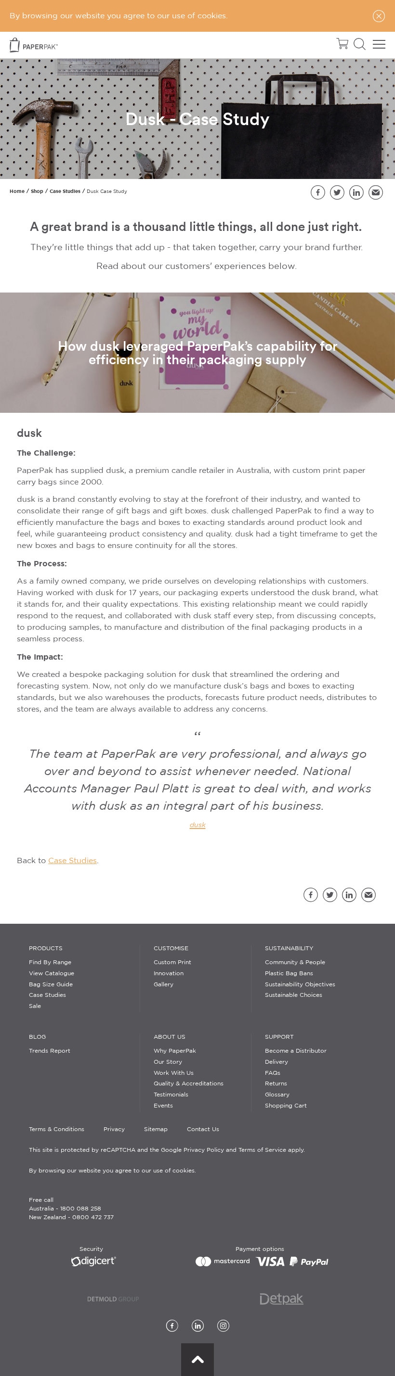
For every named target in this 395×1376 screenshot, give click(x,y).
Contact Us (203, 1129)
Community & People (295, 962)
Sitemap (156, 1129)
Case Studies (65, 191)
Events (163, 1105)
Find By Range (50, 962)
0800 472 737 (93, 1217)
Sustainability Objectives (300, 984)
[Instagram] (223, 1327)
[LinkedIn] (198, 1327)
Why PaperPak (175, 1051)
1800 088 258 (80, 1208)
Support (279, 1037)
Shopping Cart (286, 1105)
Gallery (163, 984)
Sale (35, 1006)
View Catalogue (51, 973)
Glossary (277, 1094)
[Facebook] (172, 1327)
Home (17, 191)
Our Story (168, 1062)
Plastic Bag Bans (289, 973)
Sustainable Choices (293, 995)
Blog (37, 1037)
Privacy (114, 1129)
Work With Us (174, 1073)
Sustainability (289, 948)
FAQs (272, 1073)
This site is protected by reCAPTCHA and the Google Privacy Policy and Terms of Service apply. (167, 1150)
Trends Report (49, 1051)
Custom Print (172, 962)
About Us (169, 1037)
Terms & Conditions (56, 1129)
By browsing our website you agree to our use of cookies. (112, 1170)
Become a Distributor (296, 1051)
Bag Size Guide (51, 984)
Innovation (169, 973)
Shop (37, 191)
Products (46, 948)
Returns (276, 1083)
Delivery (276, 1062)
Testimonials (171, 1094)
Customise (171, 948)
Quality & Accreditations (189, 1083)
